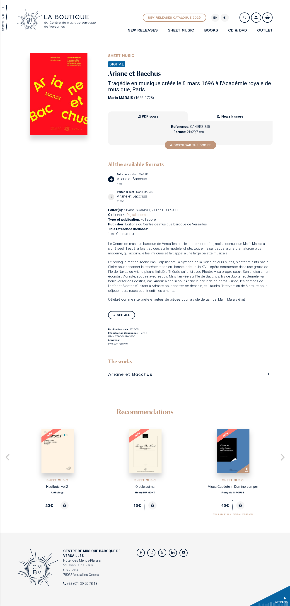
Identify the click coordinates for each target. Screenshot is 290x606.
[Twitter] (162, 553)
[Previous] (8, 458)
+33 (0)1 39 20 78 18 (81, 584)
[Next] (282, 458)
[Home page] (56, 28)
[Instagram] (151, 553)
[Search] (244, 17)
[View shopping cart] (267, 17)
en (215, 17)
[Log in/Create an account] (256, 17)
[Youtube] (183, 553)
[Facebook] (141, 553)
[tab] (190, 374)
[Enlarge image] (58, 94)
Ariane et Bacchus (130, 374)
